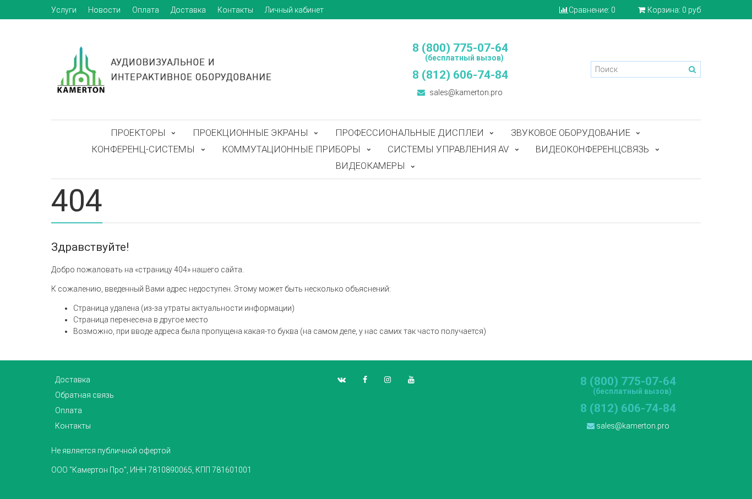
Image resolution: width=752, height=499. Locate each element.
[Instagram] (387, 379)
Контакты (235, 10)
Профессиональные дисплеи (409, 132)
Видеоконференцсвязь (592, 149)
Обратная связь (84, 395)
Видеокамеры (370, 165)
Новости (104, 10)
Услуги (64, 10)
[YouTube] (411, 379)
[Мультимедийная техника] (208, 69)
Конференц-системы (143, 149)
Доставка (188, 10)
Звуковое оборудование (570, 132)
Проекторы (138, 132)
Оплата (145, 10)
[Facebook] (365, 379)
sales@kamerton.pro (465, 92)
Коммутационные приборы (291, 149)
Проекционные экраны (250, 132)
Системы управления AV (448, 149)
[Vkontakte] (342, 379)
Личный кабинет (294, 10)
